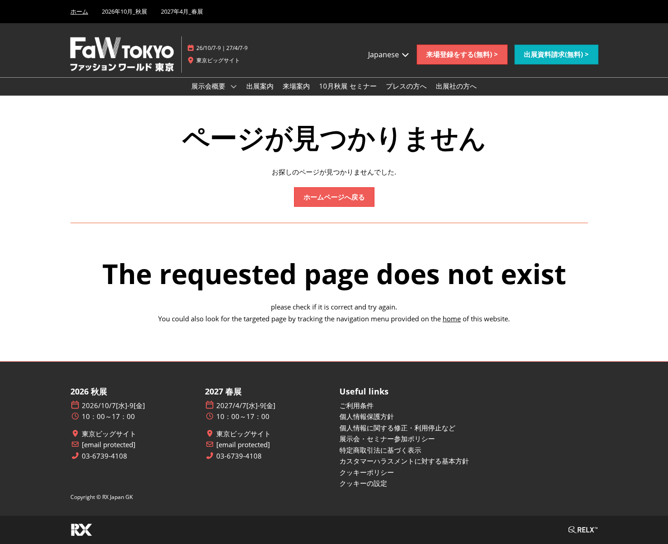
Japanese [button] (384, 55)
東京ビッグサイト (109, 433)
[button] (462, 55)
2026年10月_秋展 (124, 11)
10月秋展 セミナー (348, 85)
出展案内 (260, 85)
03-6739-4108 (104, 456)
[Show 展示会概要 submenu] (233, 86)
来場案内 (296, 85)
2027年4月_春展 (182, 11)
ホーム (79, 11)
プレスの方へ (406, 85)
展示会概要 (209, 85)
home (452, 318)
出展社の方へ (456, 85)
